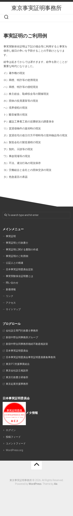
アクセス (11, 302)
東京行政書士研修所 (17, 377)
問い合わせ (12, 282)
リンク (9, 296)
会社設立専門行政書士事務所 (22, 330)
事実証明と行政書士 (17, 242)
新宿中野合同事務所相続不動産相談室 (27, 343)
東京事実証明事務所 (36, 8)
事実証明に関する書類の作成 (22, 249)
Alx (55, 483)
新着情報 (11, 289)
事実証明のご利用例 (17, 256)
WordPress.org (14, 450)
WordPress (35, 483)
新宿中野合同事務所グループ (22, 337)
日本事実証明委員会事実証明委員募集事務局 (30, 357)
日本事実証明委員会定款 (19, 269)
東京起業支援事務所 (17, 383)
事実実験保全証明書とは (19, 276)
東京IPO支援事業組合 (18, 364)
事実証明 (11, 236)
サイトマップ (13, 309)
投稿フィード (13, 436)
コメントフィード (16, 443)
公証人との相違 (14, 262)
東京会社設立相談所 (17, 370)
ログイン (11, 430)
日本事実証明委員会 (17, 350)
